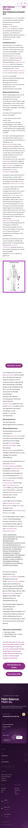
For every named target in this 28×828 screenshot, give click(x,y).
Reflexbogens (10, 543)
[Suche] (17, 3)
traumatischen (10, 165)
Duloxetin (21, 183)
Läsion (5, 487)
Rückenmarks (16, 547)
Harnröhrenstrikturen (17, 468)
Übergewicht (18, 62)
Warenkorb (3, 788)
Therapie (10, 413)
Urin (9, 26)
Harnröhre (10, 406)
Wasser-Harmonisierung (6, 774)
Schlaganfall (21, 73)
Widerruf (17, 794)
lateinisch (14, 18)
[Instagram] (2, 766)
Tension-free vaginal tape (15, 195)
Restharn (8, 563)
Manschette (12, 253)
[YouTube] (13, 766)
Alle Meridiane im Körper (14, 666)
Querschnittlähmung (12, 576)
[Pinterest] (9, 766)
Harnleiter (8, 506)
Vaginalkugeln (7, 161)
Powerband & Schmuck (6, 776)
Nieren (18, 506)
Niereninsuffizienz (17, 510)
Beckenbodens (9, 144)
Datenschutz (17, 790)
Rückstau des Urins (13, 503)
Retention (13, 436)
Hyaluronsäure (9, 375)
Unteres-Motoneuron (12, 485)
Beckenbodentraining (11, 220)
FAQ (2, 792)
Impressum (17, 788)
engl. (12, 487)
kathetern (17, 526)
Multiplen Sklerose (14, 70)
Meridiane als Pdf (14, 365)
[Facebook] (6, 766)
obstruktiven (9, 450)
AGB (16, 792)
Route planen (7, 740)
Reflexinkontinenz (14, 492)
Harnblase (7, 28)
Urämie (9, 513)
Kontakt (3, 790)
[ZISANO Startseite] (8, 3)
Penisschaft (8, 404)
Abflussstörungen (10, 445)
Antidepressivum (14, 183)
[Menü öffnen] (25, 3)
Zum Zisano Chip (14, 674)
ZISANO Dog (4, 780)
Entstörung (3, 778)
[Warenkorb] (21, 3)
